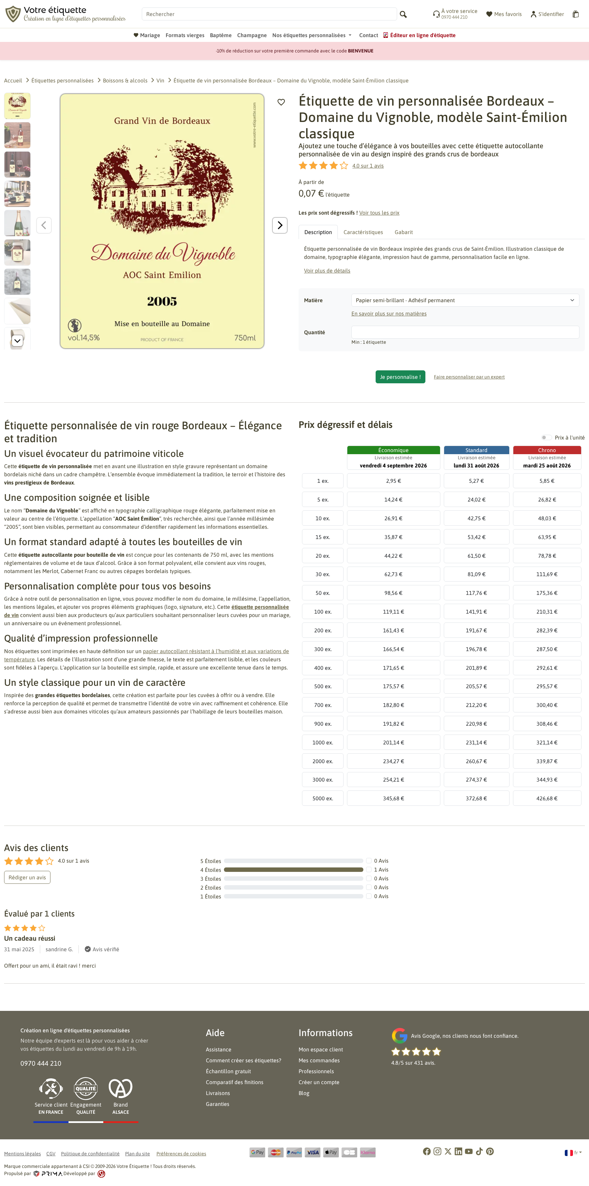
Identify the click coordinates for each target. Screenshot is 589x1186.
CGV (51, 1153)
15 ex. (323, 537)
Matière (313, 300)
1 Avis (381, 869)
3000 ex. (323, 779)
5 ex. (323, 499)
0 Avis (381, 861)
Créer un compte (319, 1082)
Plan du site (137, 1153)
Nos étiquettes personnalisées (309, 35)
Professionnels (316, 1071)
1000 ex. (323, 742)
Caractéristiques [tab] (363, 232)
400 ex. (323, 668)
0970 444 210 (40, 1063)
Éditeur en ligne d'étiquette (423, 35)
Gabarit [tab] (404, 232)
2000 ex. (323, 761)
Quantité (314, 332)
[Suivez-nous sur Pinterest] (490, 1151)
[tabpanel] (442, 259)
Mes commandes (319, 1060)
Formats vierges (185, 35)
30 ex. (323, 574)
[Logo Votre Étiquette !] (65, 13)
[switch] (546, 437)
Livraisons (218, 1093)
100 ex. (323, 612)
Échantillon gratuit (228, 1071)
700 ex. (323, 705)
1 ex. (323, 481)
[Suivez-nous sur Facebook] (427, 1151)
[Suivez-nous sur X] (448, 1151)
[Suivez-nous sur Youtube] (469, 1151)
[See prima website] (47, 1173)
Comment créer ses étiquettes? (243, 1060)
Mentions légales (22, 1153)
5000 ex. (323, 798)
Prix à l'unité (570, 437)
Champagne (252, 35)
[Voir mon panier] (577, 14)
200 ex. (323, 630)
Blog (304, 1093)
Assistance (218, 1049)
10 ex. (323, 518)
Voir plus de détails (327, 270)
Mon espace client (321, 1049)
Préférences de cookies (181, 1153)
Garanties (217, 1104)
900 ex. (323, 724)
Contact (368, 35)
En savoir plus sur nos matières (389, 313)
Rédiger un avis (27, 877)
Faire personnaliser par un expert (469, 377)
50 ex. (323, 593)
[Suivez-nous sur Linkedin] (459, 1151)
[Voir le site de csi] (100, 1173)
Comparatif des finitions (234, 1082)
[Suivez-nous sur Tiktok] (479, 1151)
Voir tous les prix (379, 213)
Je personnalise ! (400, 377)
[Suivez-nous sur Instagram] (437, 1151)
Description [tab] (318, 232)
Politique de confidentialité (90, 1153)
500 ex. (323, 686)
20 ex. (323, 556)
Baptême (221, 35)
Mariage (150, 35)
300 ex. (323, 649)
